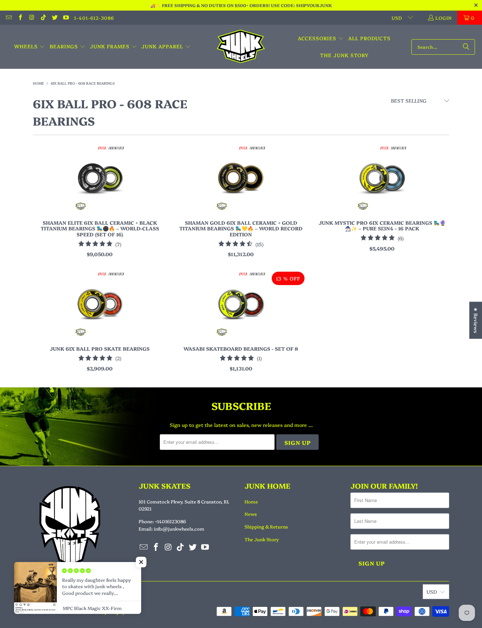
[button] (29, 46)
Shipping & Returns (266, 526)
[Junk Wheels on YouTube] (65, 17)
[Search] (466, 47)
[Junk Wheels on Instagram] (31, 17)
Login (443, 17)
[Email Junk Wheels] (8, 17)
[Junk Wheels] (241, 46)
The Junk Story (262, 539)
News (251, 514)
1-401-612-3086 (94, 17)
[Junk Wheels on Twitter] (54, 17)
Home (251, 501)
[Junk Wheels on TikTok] (43, 17)
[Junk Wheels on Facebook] (20, 17)
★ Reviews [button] (476, 320)
